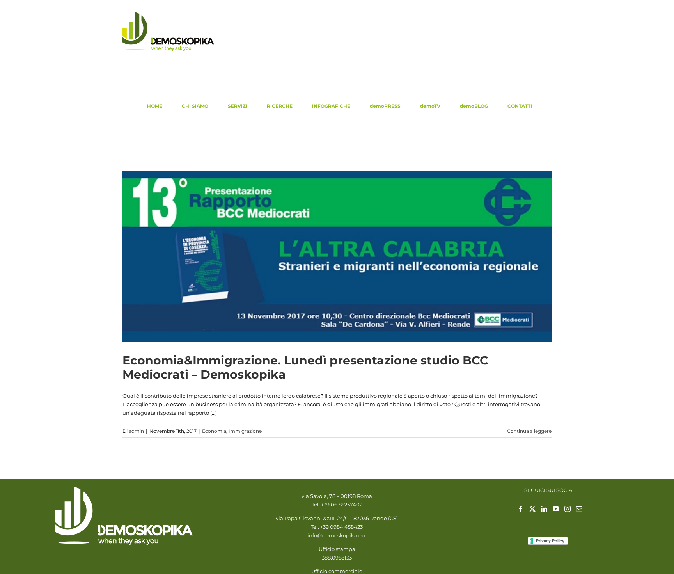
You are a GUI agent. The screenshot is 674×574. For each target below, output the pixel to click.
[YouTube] (556, 509)
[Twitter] (532, 509)
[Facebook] (521, 509)
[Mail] (579, 509)
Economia (214, 431)
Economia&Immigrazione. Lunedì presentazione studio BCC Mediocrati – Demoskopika (305, 367)
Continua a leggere (529, 431)
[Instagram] (567, 509)
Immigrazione (245, 431)
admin (136, 431)
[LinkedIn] (544, 509)
